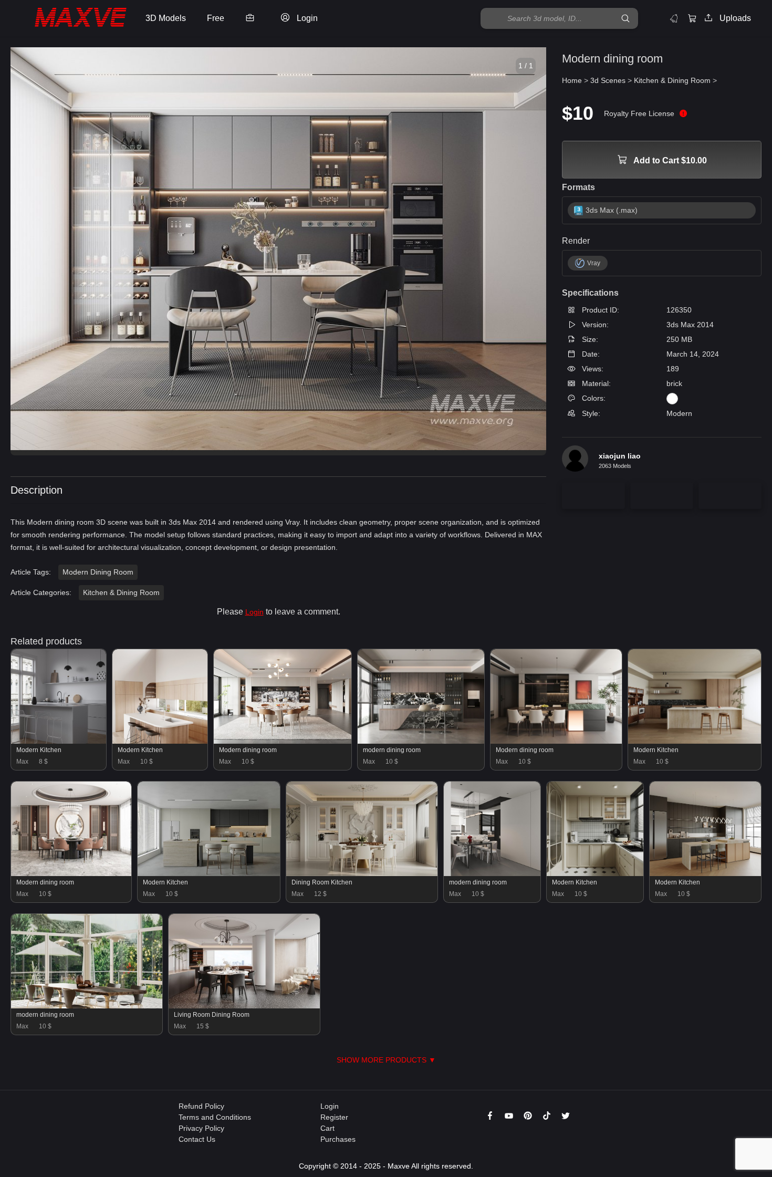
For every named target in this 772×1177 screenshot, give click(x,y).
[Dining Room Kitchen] (361, 873)
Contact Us (197, 1139)
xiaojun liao (620, 455)
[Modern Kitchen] (58, 741)
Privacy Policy (201, 1128)
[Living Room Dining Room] (244, 1006)
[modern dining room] (421, 741)
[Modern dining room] (282, 741)
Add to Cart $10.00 (669, 160)
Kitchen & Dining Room (121, 592)
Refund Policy (201, 1106)
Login (254, 612)
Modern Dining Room (97, 572)
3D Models (165, 18)
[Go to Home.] (70, 19)
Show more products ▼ (386, 1060)
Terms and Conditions (215, 1117)
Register (334, 1117)
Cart (327, 1128)
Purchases (338, 1139)
